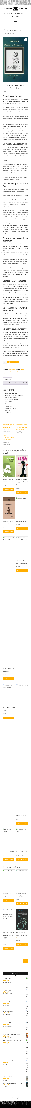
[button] (25, 39)
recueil (8, 374)
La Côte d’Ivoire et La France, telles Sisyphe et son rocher (8, 425)
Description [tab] (8, 379)
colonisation (6, 371)
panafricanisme (23, 371)
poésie (4, 374)
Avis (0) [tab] (25, 383)
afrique (23, 369)
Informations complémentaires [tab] (13, 383)
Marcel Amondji (14, 371)
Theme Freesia (17, 1104)
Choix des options (22, 859)
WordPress (15, 1105)
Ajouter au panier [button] (8, 489)
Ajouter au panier (13, 362)
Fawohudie (12, 369)
